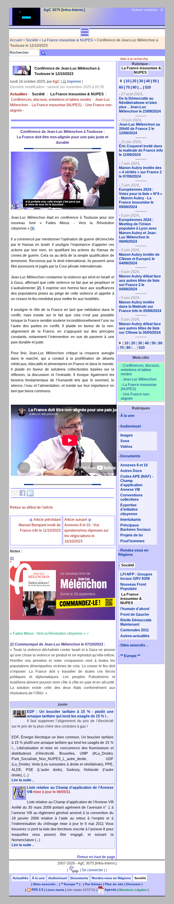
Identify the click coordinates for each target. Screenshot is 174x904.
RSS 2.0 (37, 889)
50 (155, 81)
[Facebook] (22, 493)
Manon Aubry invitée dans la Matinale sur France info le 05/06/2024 (140, 306)
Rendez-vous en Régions (111, 878)
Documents (130, 456)
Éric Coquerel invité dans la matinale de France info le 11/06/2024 (141, 150)
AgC (56, 81)
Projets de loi (131, 535)
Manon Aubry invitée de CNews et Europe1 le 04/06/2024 (139, 259)
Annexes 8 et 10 (134, 465)
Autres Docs (131, 471)
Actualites (18, 94)
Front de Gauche (134, 614)
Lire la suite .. (23, 780)
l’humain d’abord (134, 609)
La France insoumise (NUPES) (57, 105)
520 (148, 87)
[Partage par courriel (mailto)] (14, 493)
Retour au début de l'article (31, 507)
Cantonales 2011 (134, 630)
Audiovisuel (130, 426)
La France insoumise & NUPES (67, 40)
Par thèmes (93, 884)
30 (141, 81)
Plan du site (114, 884)
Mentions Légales (133, 889)
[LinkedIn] (30, 493)
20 (134, 81)
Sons (124, 441)
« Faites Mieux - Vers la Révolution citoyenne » (47, 633)
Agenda (110, 889)
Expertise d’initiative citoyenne (129, 509)
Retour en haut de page (96, 857)
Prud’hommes (132, 541)
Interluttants (130, 519)
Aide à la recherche (134, 59)
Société (32, 40)
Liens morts (55, 889)
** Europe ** (130, 656)
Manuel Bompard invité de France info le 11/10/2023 (40, 525)
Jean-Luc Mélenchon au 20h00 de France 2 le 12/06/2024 (139, 128)
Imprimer (73, 81)
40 (148, 81)
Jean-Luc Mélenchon (140, 379)
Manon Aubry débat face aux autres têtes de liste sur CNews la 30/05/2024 (140, 328)
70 (128, 87)
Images (126, 435)
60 (121, 87)
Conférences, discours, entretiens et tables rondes (51, 99)
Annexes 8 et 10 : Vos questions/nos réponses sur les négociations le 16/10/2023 (86, 530)
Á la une (127, 416)
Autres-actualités (135, 636)
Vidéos (126, 446)
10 (128, 81)
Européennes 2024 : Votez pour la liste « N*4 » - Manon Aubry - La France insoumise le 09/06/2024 (140, 198)
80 (135, 87)
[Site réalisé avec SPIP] (74, 870)
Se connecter (92, 870)
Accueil (16, 40)
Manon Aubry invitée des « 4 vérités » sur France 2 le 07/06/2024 (140, 172)
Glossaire (133, 884)
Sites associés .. (134, 645)
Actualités (20, 878)
